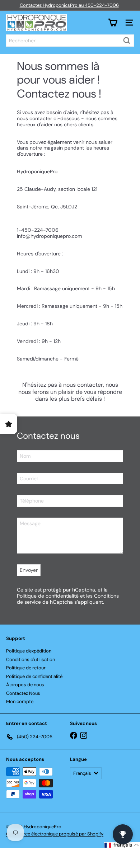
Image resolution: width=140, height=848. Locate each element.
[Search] (127, 40)
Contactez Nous (23, 693)
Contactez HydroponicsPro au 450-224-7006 (69, 5)
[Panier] (112, 22)
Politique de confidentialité (48, 596)
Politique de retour (26, 668)
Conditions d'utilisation (30, 659)
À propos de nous (25, 685)
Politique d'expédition (28, 651)
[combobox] (70, 40)
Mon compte (19, 701)
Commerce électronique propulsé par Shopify (54, 834)
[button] (122, 845)
